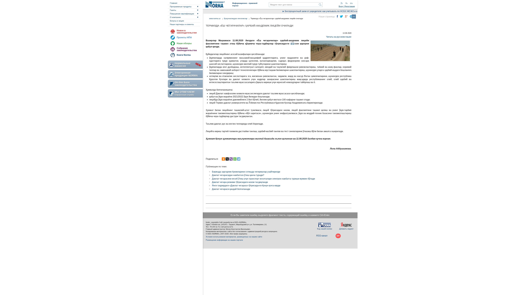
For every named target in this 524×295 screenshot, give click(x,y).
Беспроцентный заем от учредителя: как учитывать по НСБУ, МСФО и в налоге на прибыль (325, 11)
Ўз (346, 3)
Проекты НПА (184, 37)
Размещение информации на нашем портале (224, 240)
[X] (227, 159)
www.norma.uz (215, 18)
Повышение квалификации (182, 14)
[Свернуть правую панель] (354, 16)
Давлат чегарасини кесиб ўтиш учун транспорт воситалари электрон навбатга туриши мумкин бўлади (263, 179)
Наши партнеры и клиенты (182, 24)
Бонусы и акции (177, 21)
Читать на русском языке (338, 37)
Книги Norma (184, 55)
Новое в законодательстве (187, 32)
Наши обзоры (184, 43)
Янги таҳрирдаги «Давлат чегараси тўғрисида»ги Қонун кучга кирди (246, 185)
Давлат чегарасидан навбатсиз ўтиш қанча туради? (238, 175)
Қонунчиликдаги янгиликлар (236, 18)
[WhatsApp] (234, 159)
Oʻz (351, 3)
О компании (175, 17)
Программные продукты (180, 6)
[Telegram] (238, 159)
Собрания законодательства (187, 49)
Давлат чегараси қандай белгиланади (231, 189)
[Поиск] (320, 4)
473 (292, 43)
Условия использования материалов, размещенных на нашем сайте (234, 237)
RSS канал (321, 235)
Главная (173, 3)
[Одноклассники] (223, 159)
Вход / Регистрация (347, 6)
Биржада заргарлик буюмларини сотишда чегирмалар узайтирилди (246, 172)
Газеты (173, 10)
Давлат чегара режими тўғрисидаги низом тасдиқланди (240, 182)
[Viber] (231, 159)
